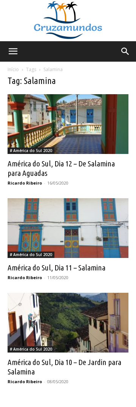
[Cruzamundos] (68, 20)
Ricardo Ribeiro (25, 183)
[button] (13, 51)
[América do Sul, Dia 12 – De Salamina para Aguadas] (68, 124)
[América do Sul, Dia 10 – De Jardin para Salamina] (68, 323)
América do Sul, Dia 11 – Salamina (56, 267)
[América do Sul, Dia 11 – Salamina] (68, 228)
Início (13, 69)
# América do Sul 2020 (31, 150)
